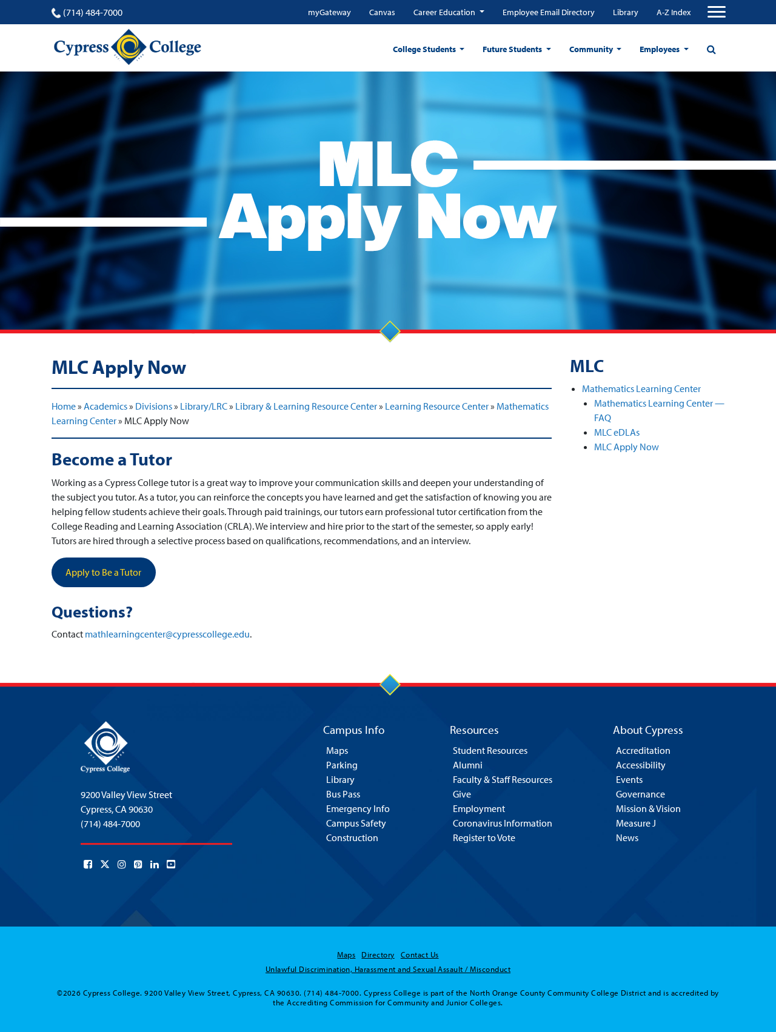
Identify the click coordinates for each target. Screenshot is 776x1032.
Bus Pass (343, 794)
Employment (479, 808)
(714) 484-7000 (92, 12)
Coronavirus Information (502, 823)
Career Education (445, 12)
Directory (377, 954)
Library (625, 12)
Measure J (636, 823)
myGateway (329, 12)
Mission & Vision (648, 808)
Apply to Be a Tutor (103, 572)
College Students (425, 49)
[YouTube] (171, 864)
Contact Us (420, 954)
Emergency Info (358, 808)
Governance (640, 794)
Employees (660, 49)
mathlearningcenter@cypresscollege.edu (167, 634)
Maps (337, 750)
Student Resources (490, 750)
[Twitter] (105, 864)
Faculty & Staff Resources (502, 779)
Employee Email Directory (549, 12)
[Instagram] (122, 864)
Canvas (382, 12)
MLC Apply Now (626, 447)
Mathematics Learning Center (641, 388)
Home (64, 406)
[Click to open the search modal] (711, 49)
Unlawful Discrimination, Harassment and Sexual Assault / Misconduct (388, 969)
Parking (342, 765)
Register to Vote (484, 837)
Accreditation (643, 750)
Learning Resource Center (437, 406)
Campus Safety (356, 823)
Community (592, 49)
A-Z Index (674, 12)
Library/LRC (203, 406)
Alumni (468, 765)
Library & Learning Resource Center (306, 406)
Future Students (513, 49)
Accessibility (641, 765)
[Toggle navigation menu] (717, 12)
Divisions (153, 406)
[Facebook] (88, 864)
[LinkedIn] (154, 864)
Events (629, 779)
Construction (352, 837)
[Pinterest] (138, 864)
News (627, 837)
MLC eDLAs (617, 432)
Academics (105, 406)
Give (462, 794)
